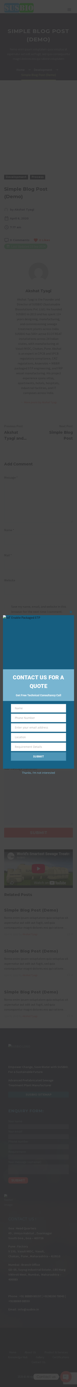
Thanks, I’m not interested (38, 773)
